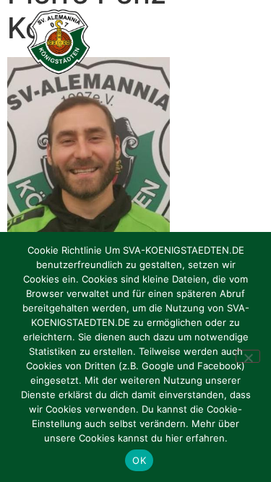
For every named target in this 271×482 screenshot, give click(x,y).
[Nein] (248, 356)
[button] (243, 42)
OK (139, 460)
